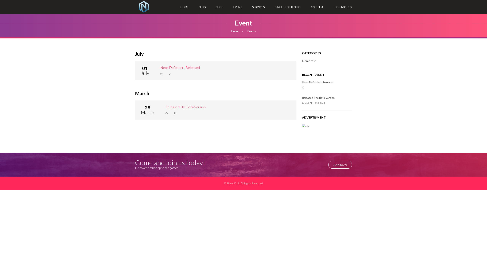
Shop (219, 7)
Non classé (309, 61)
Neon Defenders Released (180, 67)
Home (185, 7)
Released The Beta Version (186, 107)
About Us (317, 7)
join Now (340, 164)
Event (237, 7)
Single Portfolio (288, 7)
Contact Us (343, 7)
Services (258, 7)
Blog (202, 7)
